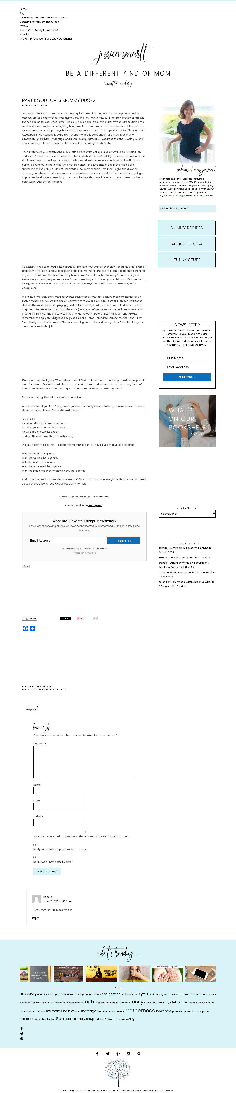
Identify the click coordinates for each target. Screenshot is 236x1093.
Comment (40, 743)
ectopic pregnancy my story (67, 1002)
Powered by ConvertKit (84, 552)
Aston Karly (165, 582)
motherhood (59, 689)
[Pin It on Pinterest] (26, 566)
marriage (88, 1011)
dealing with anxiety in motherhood (174, 994)
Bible (64, 994)
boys (82, 994)
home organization (199, 1002)
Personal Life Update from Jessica (190, 557)
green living (150, 1002)
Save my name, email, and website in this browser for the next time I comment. (81, 836)
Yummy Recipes (187, 228)
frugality (125, 1002)
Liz (44, 897)
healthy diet (167, 1002)
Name (38, 784)
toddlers (100, 1019)
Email (37, 800)
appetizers (39, 994)
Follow (32, 618)
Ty (106, 1019)
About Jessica (187, 244)
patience (27, 1019)
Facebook (101, 496)
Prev (24, 974)
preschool (41, 1019)
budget (88, 994)
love (77, 1011)
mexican (102, 1011)
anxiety (41, 689)
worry (130, 1019)
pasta (205, 1011)
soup (90, 1019)
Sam (60, 1018)
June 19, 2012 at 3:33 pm (57, 901)
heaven (182, 1002)
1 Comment (42, 105)
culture (126, 994)
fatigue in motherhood (107, 1002)
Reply (35, 918)
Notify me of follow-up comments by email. (60, 849)
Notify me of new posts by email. (53, 862)
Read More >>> (206, 195)
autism (47, 994)
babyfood (56, 994)
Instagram (95, 505)
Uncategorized (44, 686)
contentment (112, 994)
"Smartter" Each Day (118, 65)
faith (49, 689)
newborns (164, 1011)
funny (136, 1002)
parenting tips (193, 1011)
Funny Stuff (187, 260)
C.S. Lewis (96, 994)
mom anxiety (116, 1011)
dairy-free (143, 993)
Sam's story (75, 1019)
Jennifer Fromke (168, 548)
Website (38, 816)
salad (51, 1019)
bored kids (73, 994)
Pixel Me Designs (165, 1090)
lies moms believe (60, 1011)
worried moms (116, 1019)
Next (212, 974)
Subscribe (123, 541)
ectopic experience (39, 1002)
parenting (177, 1011)
